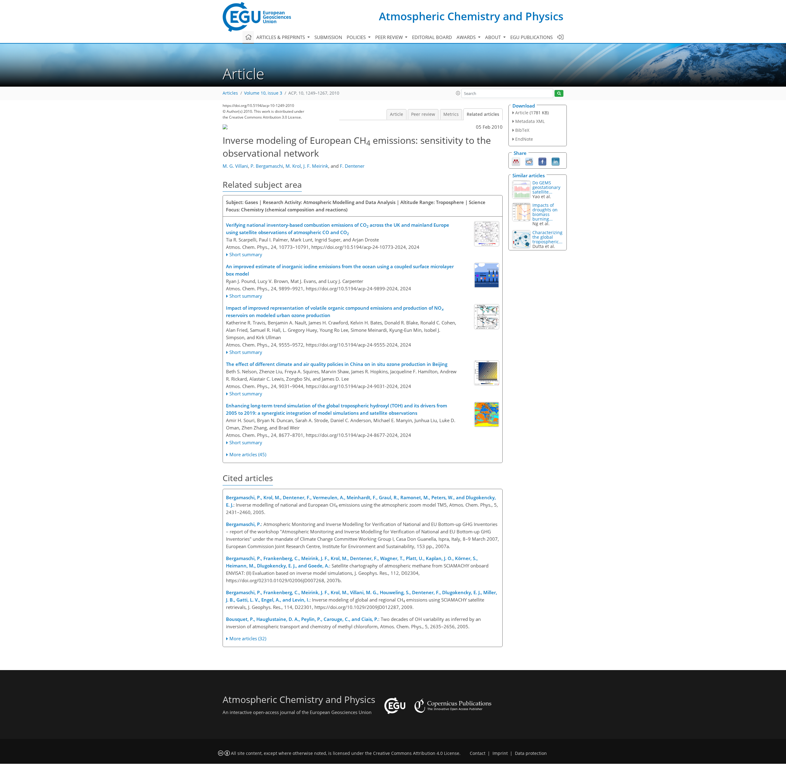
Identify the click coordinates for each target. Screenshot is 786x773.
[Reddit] (529, 161)
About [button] (493, 37)
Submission (328, 37)
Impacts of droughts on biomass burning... (545, 212)
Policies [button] (357, 37)
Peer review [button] (389, 37)
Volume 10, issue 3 (263, 93)
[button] (458, 93)
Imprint (500, 753)
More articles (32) (247, 638)
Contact (477, 753)
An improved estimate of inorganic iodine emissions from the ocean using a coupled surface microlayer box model (340, 270)
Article (396, 114)
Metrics (451, 114)
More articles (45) (247, 454)
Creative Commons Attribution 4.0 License (416, 753)
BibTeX (522, 130)
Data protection (531, 753)
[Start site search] (558, 93)
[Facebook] (542, 161)
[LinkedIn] (555, 161)
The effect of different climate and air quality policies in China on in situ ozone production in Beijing (336, 364)
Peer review (423, 114)
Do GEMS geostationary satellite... (546, 187)
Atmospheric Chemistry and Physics (471, 16)
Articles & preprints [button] (281, 37)
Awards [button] (467, 37)
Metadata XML (530, 121)
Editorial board (432, 37)
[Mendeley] (516, 161)
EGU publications (531, 37)
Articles (230, 93)
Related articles (483, 114)
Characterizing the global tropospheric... (547, 237)
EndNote (524, 139)
